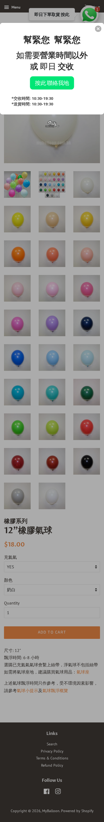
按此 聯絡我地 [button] (52, 82)
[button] (98, 29)
